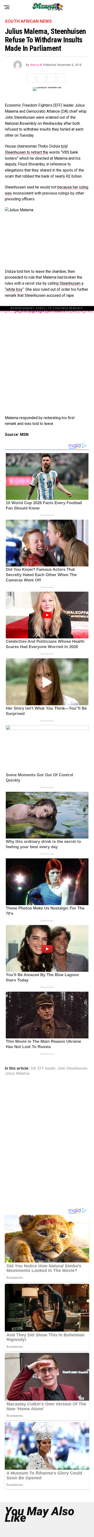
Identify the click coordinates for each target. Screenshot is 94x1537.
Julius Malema (17, 1073)
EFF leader (46, 1068)
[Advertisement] (47, 358)
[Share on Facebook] (31, 77)
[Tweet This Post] (41, 77)
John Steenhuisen (72, 1068)
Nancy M (36, 65)
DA (33, 1068)
